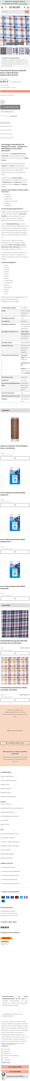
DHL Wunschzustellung (11, 1055)
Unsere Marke (6, 788)
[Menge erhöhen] (6, 102)
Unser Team (5, 784)
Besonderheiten (6, 126)
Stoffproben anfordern (10, 816)
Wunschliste (8, 112)
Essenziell (7, 1049)
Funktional (7, 1060)
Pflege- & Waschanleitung (10, 842)
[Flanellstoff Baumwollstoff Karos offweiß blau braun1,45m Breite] (4, 51)
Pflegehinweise (6, 130)
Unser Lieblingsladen (8, 780)
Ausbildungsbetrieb (10, 879)
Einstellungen (5, 1062)
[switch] (3, 1079)
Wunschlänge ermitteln (9, 833)
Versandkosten (13, 115)
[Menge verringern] (9, 102)
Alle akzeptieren (15, 1067)
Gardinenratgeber (7, 854)
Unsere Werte (6, 792)
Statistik (6, 1051)
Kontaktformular (16, 730)
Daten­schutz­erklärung (8, 1043)
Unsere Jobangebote (8, 796)
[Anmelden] (24, 7)
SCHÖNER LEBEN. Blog (16, 743)
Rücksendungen (6, 858)
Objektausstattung (7, 812)
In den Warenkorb (11, 107)
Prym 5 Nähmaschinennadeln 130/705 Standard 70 (12, 494)
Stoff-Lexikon (6, 850)
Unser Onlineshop (7, 776)
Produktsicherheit (7, 138)
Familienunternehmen (11, 875)
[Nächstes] (28, 30)
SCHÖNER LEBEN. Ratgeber (10, 846)
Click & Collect (6, 804)
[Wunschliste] (5, 7)
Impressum (4, 1045)
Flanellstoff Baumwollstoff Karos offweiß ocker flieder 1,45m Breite (13, 689)
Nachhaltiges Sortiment (11, 871)
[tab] (5, 122)
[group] (14, 429)
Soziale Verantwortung (11, 883)
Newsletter (5, 824)
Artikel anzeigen (15, 653)
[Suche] (27, 12)
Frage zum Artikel (6, 134)
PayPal (6, 1057)
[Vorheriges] (1, 30)
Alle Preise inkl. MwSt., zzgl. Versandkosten (12, 1015)
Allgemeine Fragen (7, 838)
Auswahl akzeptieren (15, 1076)
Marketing (7, 1053)
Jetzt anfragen (23, 3)
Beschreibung (5, 122)
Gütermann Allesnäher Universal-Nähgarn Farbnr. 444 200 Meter (14, 447)
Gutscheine (5, 820)
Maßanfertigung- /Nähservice (12, 808)
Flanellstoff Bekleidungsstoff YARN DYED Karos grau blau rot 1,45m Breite (13, 642)
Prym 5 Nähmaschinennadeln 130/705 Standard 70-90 (12, 540)
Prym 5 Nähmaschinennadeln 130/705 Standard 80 (12, 587)
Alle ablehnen (15, 1071)
